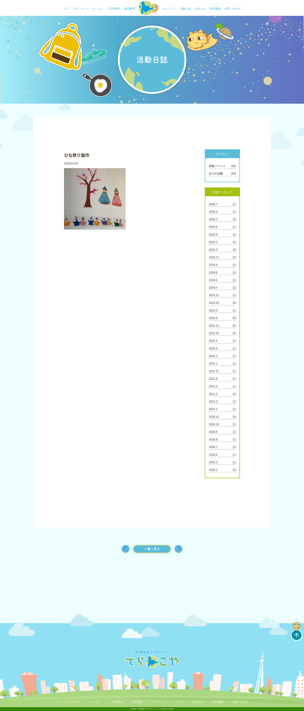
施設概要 (129, 8)
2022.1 (213, 363)
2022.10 (214, 333)
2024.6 (213, 280)
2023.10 (214, 302)
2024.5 (213, 287)
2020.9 (213, 432)
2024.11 (214, 257)
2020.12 (214, 416)
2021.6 (213, 386)
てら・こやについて (75, 8)
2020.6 (213, 454)
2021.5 (213, 394)
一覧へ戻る (152, 548)
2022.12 (214, 325)
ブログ (179, 701)
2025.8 (213, 234)
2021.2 (213, 401)
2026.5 (213, 219)
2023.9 (213, 310)
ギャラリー (169, 8)
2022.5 (213, 340)
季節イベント (217, 166)
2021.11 (214, 371)
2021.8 (213, 378)
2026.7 (213, 204)
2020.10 (214, 424)
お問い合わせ (232, 8)
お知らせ (200, 8)
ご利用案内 (113, 8)
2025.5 (213, 242)
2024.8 (213, 272)
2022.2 (213, 356)
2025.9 (213, 227)
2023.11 (214, 295)
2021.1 (213, 409)
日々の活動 (216, 173)
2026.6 (213, 211)
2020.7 (213, 447)
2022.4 (213, 348)
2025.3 (213, 249)
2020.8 (213, 439)
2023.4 (213, 318)
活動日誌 (185, 8)
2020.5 (213, 462)
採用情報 (215, 8)
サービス (97, 8)
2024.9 (213, 264)
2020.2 (213, 469)
